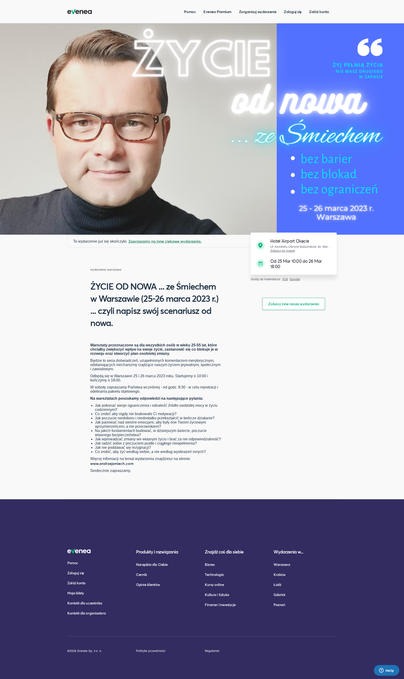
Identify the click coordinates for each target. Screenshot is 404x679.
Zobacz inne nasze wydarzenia (293, 303)
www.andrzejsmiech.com (111, 463)
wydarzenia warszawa (105, 269)
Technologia (214, 574)
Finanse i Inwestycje (220, 604)
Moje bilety (75, 593)
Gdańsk (279, 594)
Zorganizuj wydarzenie (257, 11)
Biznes (210, 564)
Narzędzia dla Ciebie (152, 564)
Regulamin (212, 651)
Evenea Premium (217, 11)
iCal (285, 279)
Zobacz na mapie (282, 250)
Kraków (279, 574)
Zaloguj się (293, 11)
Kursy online (214, 584)
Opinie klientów (148, 584)
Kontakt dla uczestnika (84, 603)
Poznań (279, 604)
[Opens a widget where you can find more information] (386, 671)
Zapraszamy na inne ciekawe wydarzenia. (165, 241)
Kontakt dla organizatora (86, 613)
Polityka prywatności (150, 651)
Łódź (277, 584)
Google (295, 279)
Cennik (141, 574)
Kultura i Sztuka (217, 594)
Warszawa (282, 564)
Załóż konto (319, 11)
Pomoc (190, 11)
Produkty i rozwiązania (157, 552)
